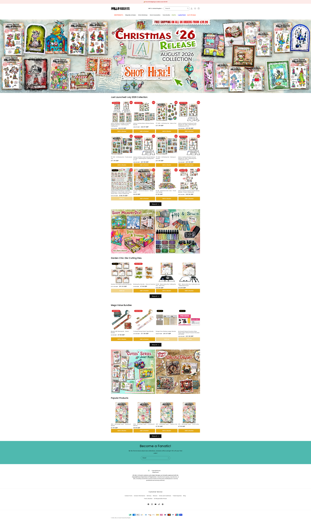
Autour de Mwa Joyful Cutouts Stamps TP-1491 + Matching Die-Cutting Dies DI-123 (144, 158)
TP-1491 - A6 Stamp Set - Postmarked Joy (121, 157)
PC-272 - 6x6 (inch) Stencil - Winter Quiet (143, 191)
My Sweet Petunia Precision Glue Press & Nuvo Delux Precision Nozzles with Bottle (188, 333)
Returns (155, 495)
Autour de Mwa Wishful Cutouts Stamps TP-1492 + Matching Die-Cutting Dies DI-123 (187, 158)
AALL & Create (118, 517)
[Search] (188, 8)
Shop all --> (155, 204)
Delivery (149, 495)
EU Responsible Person (160, 498)
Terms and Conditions (165, 495)
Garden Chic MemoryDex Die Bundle (121, 284)
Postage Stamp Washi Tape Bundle (143, 331)
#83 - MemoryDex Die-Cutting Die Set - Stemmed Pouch (189, 285)
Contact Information (139, 495)
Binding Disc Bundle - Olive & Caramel (144, 284)
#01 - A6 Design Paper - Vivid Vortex (188, 424)
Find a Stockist (148, 498)
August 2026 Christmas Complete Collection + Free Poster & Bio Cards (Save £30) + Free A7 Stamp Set (121, 192)
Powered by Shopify (126, 517)
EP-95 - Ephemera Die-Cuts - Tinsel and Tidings (166, 191)
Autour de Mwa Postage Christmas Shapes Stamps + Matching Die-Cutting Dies (121, 125)
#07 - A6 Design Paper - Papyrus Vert (166, 424)
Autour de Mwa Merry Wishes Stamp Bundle (143, 124)
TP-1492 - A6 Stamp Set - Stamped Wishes (166, 157)
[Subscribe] (168, 458)
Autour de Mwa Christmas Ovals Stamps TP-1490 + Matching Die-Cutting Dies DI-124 (187, 125)
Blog (184, 495)
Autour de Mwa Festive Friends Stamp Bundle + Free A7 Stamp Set (189, 191)
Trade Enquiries (177, 495)
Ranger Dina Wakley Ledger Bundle (166, 331)
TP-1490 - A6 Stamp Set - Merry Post (166, 123)
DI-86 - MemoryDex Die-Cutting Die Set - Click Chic (166, 285)
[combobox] (177, 8)
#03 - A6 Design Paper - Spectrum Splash (121, 425)
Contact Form (128, 495)
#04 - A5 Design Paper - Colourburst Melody (144, 425)
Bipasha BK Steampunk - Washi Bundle (120, 332)
